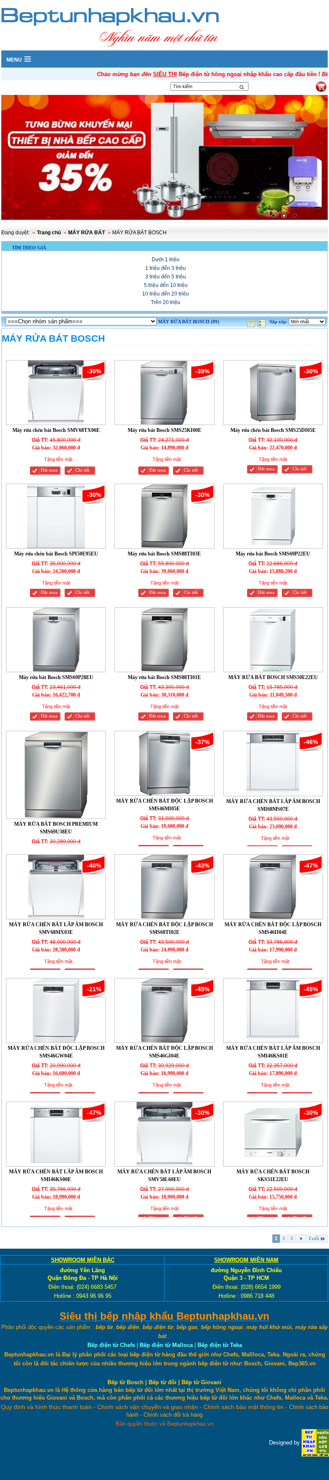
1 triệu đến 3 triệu (165, 268)
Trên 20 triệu (165, 302)
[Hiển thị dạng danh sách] (262, 321)
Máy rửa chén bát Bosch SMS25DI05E (273, 430)
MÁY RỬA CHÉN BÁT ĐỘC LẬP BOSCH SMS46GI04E (164, 1052)
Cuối (314, 1238)
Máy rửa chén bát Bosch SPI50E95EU (56, 554)
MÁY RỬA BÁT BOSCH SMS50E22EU (273, 677)
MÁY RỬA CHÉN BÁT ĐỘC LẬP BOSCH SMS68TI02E (164, 928)
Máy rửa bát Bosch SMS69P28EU (56, 677)
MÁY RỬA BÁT (86, 233)
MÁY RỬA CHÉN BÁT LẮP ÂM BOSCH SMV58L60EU (164, 1175)
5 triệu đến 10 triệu (166, 285)
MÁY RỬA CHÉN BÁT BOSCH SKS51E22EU (272, 1175)
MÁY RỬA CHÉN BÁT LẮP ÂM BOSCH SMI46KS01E (273, 1052)
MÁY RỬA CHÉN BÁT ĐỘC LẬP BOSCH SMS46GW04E (56, 1052)
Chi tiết (82, 470)
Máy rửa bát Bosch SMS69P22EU (273, 554)
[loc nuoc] (164, 158)
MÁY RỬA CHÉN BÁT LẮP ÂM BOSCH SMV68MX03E (56, 928)
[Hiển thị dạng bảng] (252, 321)
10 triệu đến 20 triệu (165, 294)
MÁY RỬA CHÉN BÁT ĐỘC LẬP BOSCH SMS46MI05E (164, 805)
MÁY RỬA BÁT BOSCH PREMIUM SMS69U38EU (56, 828)
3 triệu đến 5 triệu (165, 277)
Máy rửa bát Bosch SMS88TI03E (164, 554)
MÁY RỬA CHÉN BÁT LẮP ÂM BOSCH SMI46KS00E (56, 1175)
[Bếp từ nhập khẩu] (315, 1442)
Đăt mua (49, 470)
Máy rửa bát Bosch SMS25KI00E (164, 430)
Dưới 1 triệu (165, 260)
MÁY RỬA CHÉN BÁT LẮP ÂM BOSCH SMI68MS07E (273, 805)
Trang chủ (49, 233)
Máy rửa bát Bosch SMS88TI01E (164, 677)
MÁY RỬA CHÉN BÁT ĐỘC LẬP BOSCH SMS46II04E (272, 928)
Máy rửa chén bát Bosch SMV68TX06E (56, 430)
